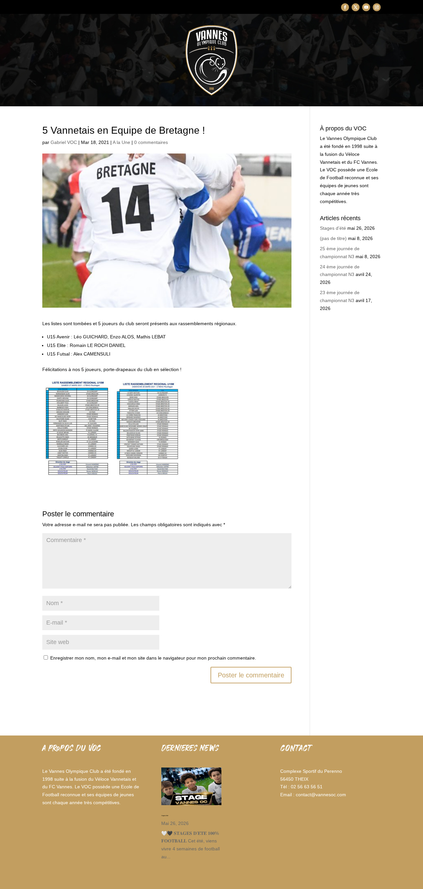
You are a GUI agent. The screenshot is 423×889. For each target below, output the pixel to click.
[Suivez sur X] (356, 7)
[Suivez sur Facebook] (345, 7)
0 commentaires (151, 142)
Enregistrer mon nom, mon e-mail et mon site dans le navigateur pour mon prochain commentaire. (153, 658)
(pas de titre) (333, 238)
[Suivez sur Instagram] (377, 7)
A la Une (121, 142)
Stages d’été (333, 228)
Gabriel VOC (64, 142)
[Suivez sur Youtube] (366, 7)
